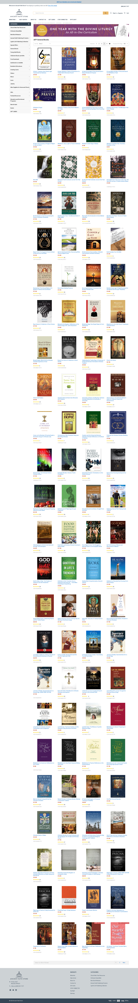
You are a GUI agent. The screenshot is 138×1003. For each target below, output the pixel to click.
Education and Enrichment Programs (17, 100)
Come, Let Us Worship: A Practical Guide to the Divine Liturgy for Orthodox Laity (43, 436)
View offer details (52, 5)
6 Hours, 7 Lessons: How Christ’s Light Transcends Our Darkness (42, 72)
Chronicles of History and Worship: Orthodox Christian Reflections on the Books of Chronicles (93, 399)
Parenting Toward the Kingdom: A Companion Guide (66, 873)
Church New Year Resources (17, 27)
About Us (33, 19)
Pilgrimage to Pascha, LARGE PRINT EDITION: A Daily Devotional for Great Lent (118, 873)
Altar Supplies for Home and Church (19, 87)
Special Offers (14, 45)
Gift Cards (52, 19)
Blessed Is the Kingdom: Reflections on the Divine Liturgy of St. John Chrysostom (68, 325)
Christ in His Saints (111, 360)
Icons (11, 80)
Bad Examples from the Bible (114, 252)
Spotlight (73, 19)
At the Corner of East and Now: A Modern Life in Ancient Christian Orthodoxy (92, 252)
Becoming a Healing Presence (65, 288)
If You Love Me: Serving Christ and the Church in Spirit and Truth (67, 655)
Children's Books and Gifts (17, 55)
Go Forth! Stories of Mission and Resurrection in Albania (115, 545)
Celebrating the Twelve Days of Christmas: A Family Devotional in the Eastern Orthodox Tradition (93, 362)
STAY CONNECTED (62, 19)
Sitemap (72, 993)
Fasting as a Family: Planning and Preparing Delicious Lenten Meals (44, 509)
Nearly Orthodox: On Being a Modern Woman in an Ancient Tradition (69, 799)
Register (120, 13)
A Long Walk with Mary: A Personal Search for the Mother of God (117, 72)
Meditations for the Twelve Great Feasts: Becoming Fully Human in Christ (117, 763)
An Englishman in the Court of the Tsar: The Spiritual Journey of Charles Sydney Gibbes (118, 180)
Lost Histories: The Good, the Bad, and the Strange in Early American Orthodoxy (68, 727)
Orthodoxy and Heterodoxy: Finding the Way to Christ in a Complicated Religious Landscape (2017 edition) (93, 837)
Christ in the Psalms (38, 397)
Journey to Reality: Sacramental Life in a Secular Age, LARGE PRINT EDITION (43, 691)
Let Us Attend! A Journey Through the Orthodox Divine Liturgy (116, 691)
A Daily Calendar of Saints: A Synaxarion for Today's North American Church (69, 72)
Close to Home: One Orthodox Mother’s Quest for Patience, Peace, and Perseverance (116, 399)
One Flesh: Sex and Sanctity (114, 799)
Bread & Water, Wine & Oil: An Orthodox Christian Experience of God (43, 361)
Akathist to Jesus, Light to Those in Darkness (69, 143)
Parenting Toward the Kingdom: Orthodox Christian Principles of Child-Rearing (92, 873)
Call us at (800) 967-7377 (17, 986)
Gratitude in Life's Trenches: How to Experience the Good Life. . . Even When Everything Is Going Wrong (67, 582)
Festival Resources (15, 95)
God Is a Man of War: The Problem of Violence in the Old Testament (42, 581)
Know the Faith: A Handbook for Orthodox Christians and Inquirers (68, 691)
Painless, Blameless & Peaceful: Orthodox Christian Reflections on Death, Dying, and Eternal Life (43, 874)
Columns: (92, 43)
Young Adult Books (15, 52)
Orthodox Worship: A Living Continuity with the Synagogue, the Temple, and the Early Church (68, 837)
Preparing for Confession (39, 946)
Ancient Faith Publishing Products (19, 38)
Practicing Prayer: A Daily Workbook (67, 910)
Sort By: (36, 43)
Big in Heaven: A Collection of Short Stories (44, 324)
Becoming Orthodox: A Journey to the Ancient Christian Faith (91, 288)
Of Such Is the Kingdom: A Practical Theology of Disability (91, 799)
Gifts (11, 92)
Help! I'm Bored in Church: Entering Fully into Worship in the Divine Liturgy (69, 619)
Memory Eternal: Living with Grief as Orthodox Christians (42, 799)
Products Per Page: (118, 43)
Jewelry (12, 83)
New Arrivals (13, 104)
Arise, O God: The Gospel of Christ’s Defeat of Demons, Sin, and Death (44, 252)
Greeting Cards (14, 69)
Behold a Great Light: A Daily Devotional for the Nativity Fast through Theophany (117, 288)
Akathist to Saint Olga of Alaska (90, 143)
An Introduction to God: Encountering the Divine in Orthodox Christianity (43, 216)
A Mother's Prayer (37, 107)
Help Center (23, 19)
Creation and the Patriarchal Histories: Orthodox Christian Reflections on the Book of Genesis (93, 437)
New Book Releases (15, 34)
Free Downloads (14, 59)
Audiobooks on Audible (16, 62)
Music (12, 76)
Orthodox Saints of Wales (39, 835)
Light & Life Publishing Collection (19, 41)
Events (12, 108)
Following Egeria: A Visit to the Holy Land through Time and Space (43, 545)
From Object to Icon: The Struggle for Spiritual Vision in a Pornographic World (92, 545)
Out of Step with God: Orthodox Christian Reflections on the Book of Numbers (117, 836)
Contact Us (42, 19)
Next (124, 962)
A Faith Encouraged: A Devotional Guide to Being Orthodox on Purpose (92, 72)
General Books (14, 48)
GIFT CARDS (13, 111)
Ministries (12, 19)
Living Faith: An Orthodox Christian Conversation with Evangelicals (41, 727)
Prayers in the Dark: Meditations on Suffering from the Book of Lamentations (117, 911)
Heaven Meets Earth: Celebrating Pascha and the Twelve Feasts (43, 619)
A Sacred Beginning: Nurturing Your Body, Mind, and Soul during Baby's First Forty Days (93, 108)
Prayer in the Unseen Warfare (89, 910)
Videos (12, 73)
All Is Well (35, 179)
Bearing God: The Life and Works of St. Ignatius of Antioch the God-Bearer (42, 288)
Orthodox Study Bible (16, 31)
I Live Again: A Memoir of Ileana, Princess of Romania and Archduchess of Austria (44, 655)
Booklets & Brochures (16, 66)
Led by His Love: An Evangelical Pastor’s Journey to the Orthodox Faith (92, 691)
